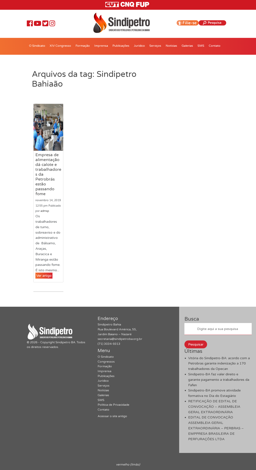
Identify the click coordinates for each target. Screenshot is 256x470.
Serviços (155, 46)
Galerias (187, 46)
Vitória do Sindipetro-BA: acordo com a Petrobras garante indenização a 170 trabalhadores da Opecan (219, 363)
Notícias (171, 46)
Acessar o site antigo (112, 416)
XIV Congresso (60, 46)
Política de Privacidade (113, 405)
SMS (201, 46)
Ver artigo (44, 276)
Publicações (120, 46)
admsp (44, 211)
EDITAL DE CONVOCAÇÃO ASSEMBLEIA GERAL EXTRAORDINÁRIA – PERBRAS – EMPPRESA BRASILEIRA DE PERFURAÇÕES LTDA (216, 428)
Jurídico (139, 46)
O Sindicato (37, 46)
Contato (214, 46)
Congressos (106, 362)
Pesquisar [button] (195, 344)
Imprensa (101, 46)
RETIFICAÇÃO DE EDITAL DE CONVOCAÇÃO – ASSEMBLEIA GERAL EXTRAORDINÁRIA (214, 406)
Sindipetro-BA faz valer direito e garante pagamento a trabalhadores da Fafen (218, 379)
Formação (83, 46)
